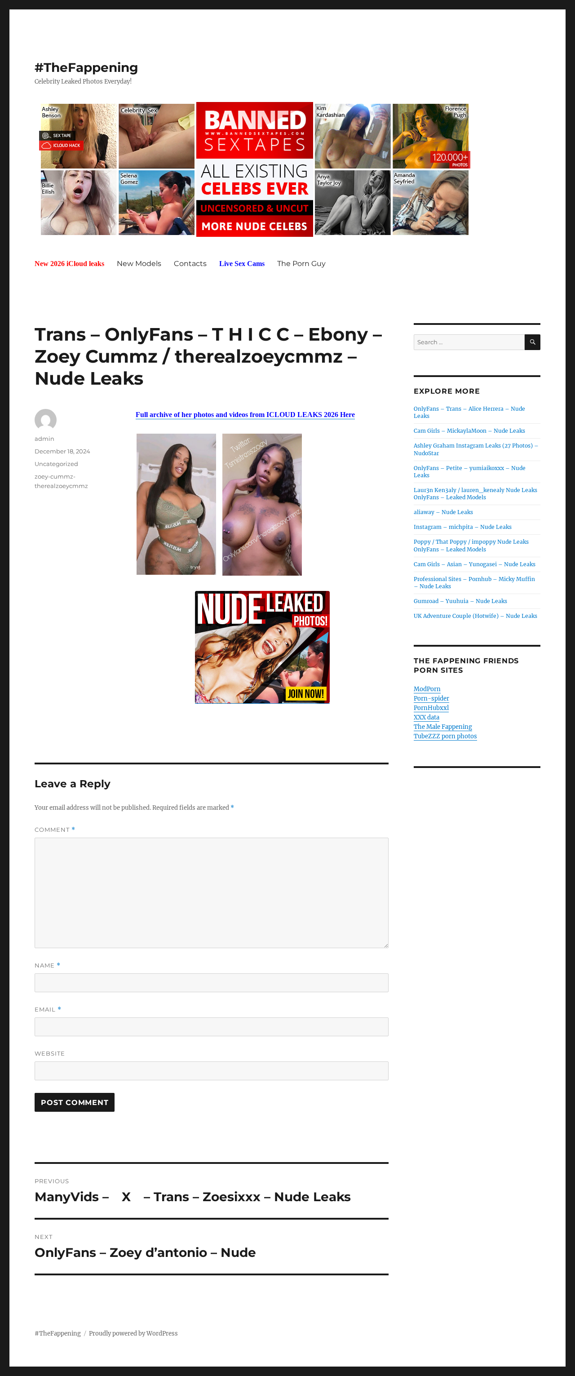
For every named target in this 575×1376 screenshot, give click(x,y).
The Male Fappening (443, 727)
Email (48, 1009)
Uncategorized (56, 463)
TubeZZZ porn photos (445, 736)
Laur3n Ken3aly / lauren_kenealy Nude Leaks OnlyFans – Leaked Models (475, 494)
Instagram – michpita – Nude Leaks (463, 527)
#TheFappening (86, 67)
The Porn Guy (301, 263)
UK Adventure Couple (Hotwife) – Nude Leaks (475, 616)
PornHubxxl (431, 708)
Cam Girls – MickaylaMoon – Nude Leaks (469, 430)
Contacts (190, 263)
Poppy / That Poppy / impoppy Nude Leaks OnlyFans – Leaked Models (471, 545)
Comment (55, 830)
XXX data (426, 717)
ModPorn (427, 689)
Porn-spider (431, 698)
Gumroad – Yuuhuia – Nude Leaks (460, 601)
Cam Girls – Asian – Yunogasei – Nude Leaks (474, 564)
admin (44, 438)
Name (48, 965)
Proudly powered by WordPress (133, 1333)
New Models (139, 263)
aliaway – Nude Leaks (443, 512)
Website (50, 1053)
